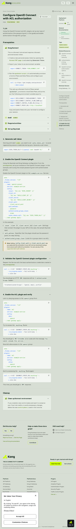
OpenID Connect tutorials (66, 81)
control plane (22, 407)
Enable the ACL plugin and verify (64, 124)
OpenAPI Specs (31, 492)
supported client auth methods (16, 249)
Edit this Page (18, 437)
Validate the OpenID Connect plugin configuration (65, 118)
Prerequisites (8, 42)
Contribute (32, 442)
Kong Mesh (30, 486)
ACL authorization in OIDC (66, 75)
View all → (54, 494)
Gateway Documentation (65, 33)
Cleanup (6, 393)
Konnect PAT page (15, 60)
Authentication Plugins (57, 486)
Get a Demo (67, 464)
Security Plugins (55, 489)
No (11, 431)
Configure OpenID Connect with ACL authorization (64, 97)
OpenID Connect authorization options (66, 68)
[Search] (63, 2)
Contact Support (60, 432)
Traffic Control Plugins (57, 492)
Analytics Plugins (56, 484)
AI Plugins (54, 481)
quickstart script (20, 73)
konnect (61, 23)
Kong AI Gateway (32, 484)
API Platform (6, 481)
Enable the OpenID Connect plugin (65, 112)
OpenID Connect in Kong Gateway (66, 55)
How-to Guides (11, 11)
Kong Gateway (11, 22)
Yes (6, 431)
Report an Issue (7, 437)
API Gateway (6, 484)
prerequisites (7, 165)
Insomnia (29, 489)
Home (4, 11)
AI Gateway (6, 486)
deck (18, 22)
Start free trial (55, 464)
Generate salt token (63, 107)
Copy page (45, 16)
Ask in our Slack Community (63, 430)
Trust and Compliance (48, 526)
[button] (44, 68)
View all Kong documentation (11, 441)
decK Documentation (65, 37)
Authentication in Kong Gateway (66, 62)
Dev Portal (6, 492)
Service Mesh (7, 489)
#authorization (63, 45)
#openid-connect (64, 47)
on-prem (68, 23)
